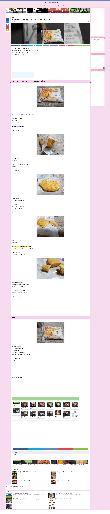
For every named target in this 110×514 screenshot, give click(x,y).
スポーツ (51, 5)
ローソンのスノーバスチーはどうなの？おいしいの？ (50, 416)
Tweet (8, 22)
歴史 (92, 63)
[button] (6, 10)
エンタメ (48, 5)
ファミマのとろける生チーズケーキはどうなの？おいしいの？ (66, 417)
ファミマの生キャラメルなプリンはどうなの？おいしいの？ (50, 408)
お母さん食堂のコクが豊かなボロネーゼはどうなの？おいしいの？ (58, 416)
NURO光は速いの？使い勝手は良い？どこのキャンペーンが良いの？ (16, 405)
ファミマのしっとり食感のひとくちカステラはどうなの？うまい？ (33, 408)
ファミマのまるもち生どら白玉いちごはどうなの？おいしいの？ (75, 408)
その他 (58, 5)
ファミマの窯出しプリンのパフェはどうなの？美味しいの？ (16, 486)
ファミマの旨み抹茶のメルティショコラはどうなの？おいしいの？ (16, 414)
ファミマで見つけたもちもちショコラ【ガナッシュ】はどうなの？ (41, 417)
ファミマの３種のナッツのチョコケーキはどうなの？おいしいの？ (33, 417)
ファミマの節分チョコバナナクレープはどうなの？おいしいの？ (41, 408)
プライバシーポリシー (63, 5)
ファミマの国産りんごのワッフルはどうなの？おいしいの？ (24, 417)
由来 (45, 5)
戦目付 (88, 21)
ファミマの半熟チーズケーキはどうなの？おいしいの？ (58, 407)
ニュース (54, 5)
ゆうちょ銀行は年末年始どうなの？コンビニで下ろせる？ (75, 416)
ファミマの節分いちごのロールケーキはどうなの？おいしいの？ (66, 408)
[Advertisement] (50, 64)
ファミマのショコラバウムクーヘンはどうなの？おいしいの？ (24, 408)
